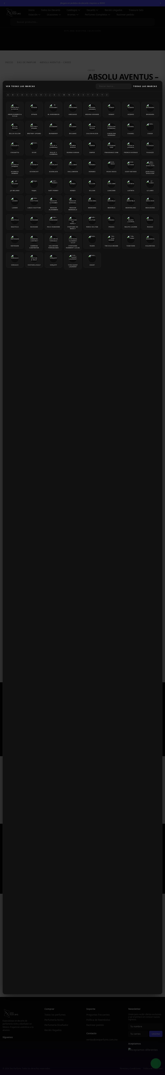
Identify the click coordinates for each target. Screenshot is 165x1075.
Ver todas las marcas (20, 86)
